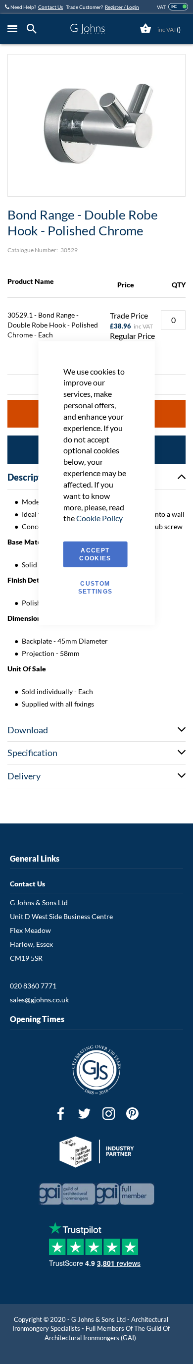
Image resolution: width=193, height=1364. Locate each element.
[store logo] (88, 29)
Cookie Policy (99, 518)
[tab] (34, 29)
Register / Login (122, 7)
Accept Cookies (95, 554)
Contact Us (50, 7)
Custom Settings (95, 587)
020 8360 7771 (33, 986)
